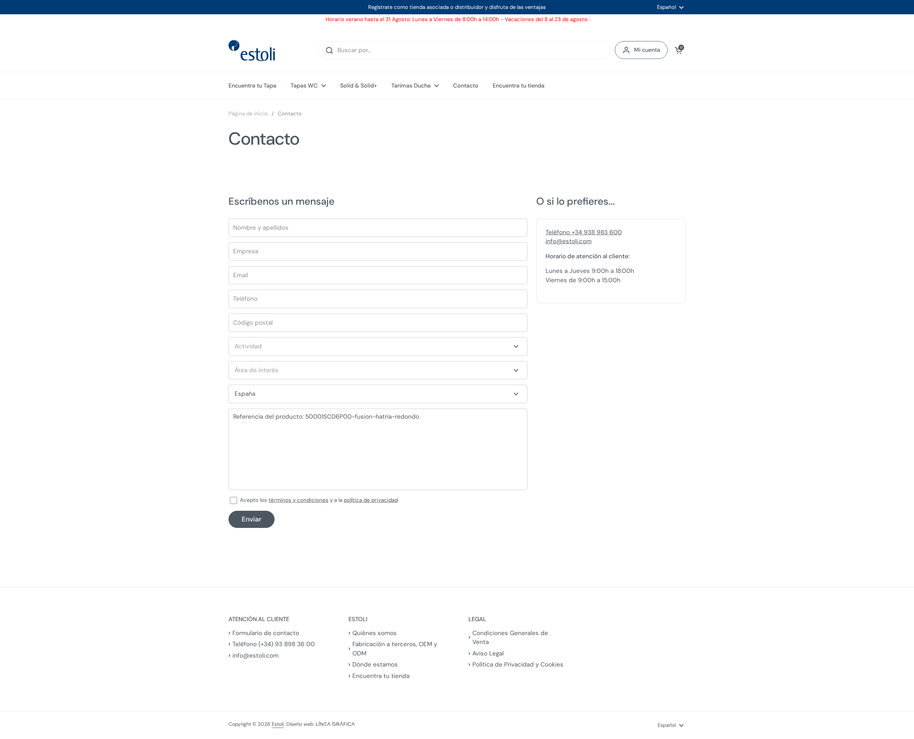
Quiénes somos (374, 633)
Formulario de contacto (265, 633)
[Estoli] (251, 50)
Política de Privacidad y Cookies (517, 664)
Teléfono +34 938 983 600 (584, 232)
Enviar (251, 519)
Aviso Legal (488, 653)
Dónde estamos (375, 664)
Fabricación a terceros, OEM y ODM (394, 648)
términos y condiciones (298, 500)
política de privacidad (371, 500)
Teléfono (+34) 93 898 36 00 (273, 644)
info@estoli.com (569, 241)
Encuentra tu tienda (381, 676)
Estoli (278, 724)
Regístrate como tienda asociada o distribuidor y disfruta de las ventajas (457, 7)
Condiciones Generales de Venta (510, 637)
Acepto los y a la (319, 500)
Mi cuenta (647, 50)
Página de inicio (248, 113)
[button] (678, 50)
